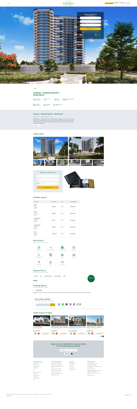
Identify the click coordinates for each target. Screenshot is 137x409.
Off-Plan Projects (19, 394)
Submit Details (90, 28)
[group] (50, 148)
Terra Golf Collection (91, 368)
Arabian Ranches (36, 375)
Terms (93, 31)
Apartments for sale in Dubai (56, 364)
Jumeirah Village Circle (37, 372)
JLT (33, 369)
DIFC (34, 379)
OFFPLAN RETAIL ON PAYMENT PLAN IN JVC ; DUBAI (94, 367)
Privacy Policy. (97, 31)
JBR (33, 370)
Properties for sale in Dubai (56, 363)
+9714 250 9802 (127, 2)
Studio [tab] (36, 276)
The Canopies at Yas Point (92, 363)
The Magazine (36, 394)
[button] (103, 336)
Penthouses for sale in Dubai (56, 370)
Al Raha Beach (35, 376)
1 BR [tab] (41, 276)
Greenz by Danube (90, 375)
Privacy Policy (48, 394)
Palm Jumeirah (35, 366)
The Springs (71, 367)
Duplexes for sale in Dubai (56, 368)
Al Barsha (35, 373)
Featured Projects (26, 394)
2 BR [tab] (64, 276)
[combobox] (82, 25)
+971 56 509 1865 (127, 3)
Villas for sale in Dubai (55, 374)
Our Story (31, 394)
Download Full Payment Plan (91, 278)
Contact (41, 394)
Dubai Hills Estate (36, 378)
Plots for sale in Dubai (55, 371)
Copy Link (53, 304)
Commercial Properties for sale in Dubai (57, 367)
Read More (36, 125)
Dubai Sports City (72, 369)
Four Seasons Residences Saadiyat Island (93, 373)
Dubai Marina (35, 363)
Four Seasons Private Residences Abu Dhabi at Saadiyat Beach (94, 371)
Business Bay (35, 367)
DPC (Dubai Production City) (46, 116)
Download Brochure (48, 187)
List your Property (109, 3)
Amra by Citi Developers (91, 364)
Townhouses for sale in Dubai (56, 373)
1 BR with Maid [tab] (57, 276)
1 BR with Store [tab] (48, 276)
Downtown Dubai (36, 364)
